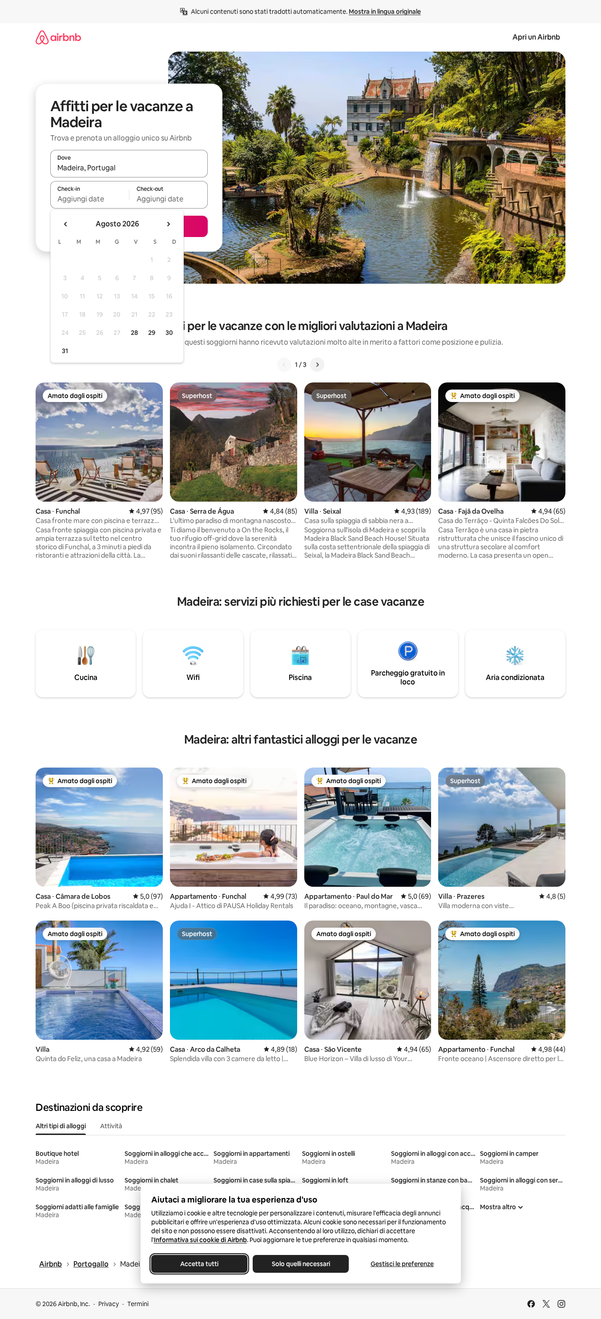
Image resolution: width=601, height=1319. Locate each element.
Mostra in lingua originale (385, 12)
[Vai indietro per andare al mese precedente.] (66, 224)
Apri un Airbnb (536, 37)
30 (169, 333)
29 (151, 333)
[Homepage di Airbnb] (58, 37)
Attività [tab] (111, 1126)
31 (65, 351)
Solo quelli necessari (300, 1264)
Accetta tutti (199, 1264)
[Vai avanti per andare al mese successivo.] (168, 224)
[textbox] (89, 198)
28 (134, 333)
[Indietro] (284, 365)
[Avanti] (317, 365)
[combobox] (129, 167)
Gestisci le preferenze (402, 1264)
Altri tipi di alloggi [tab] (61, 1126)
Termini (138, 1304)
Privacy (108, 1304)
